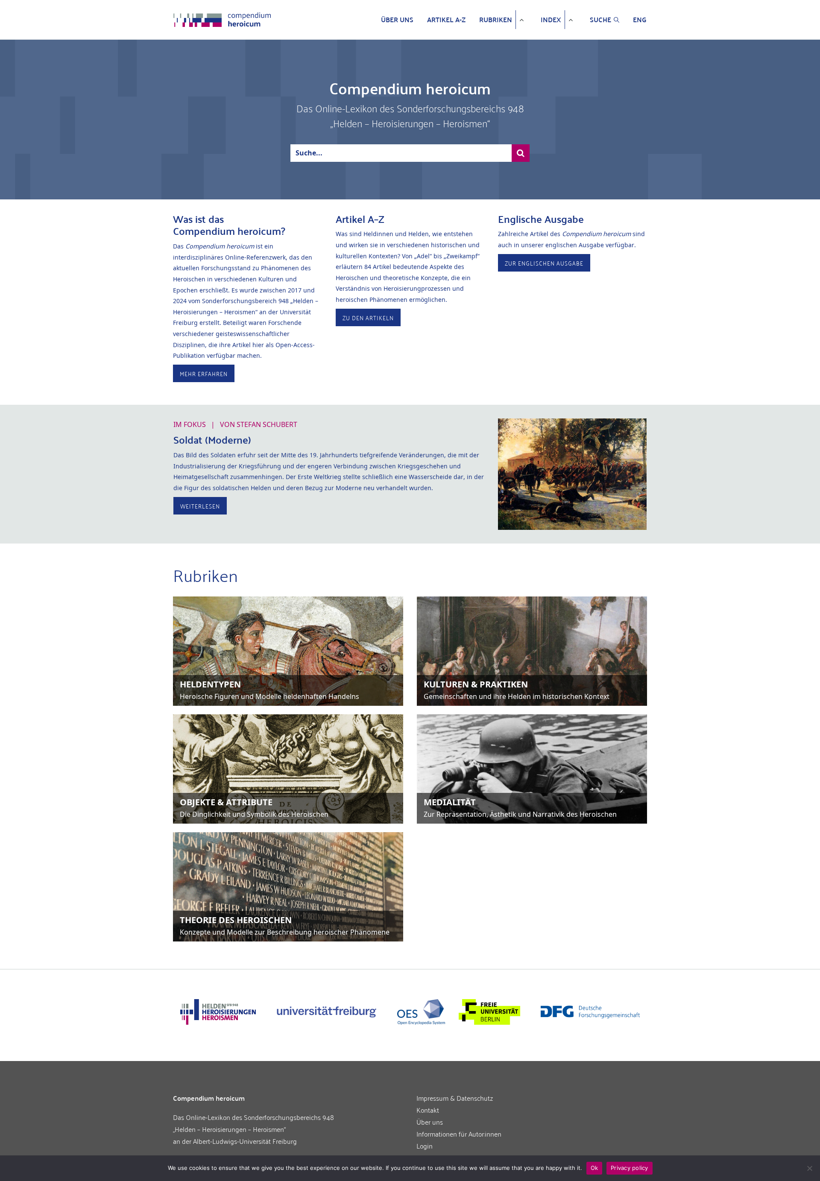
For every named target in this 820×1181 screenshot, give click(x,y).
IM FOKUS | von (235, 424)
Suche (600, 20)
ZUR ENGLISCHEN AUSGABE (544, 262)
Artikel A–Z (360, 219)
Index (551, 20)
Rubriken (495, 20)
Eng (640, 20)
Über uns (397, 20)
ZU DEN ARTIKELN (368, 317)
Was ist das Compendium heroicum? (229, 225)
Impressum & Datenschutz (454, 1098)
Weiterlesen (200, 505)
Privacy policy (629, 1167)
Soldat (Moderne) (212, 439)
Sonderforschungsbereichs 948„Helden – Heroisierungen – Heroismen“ (253, 1123)
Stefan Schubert (267, 424)
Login (424, 1146)
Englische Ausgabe (541, 219)
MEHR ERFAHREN (204, 373)
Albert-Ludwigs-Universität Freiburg (245, 1141)
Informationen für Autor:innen (458, 1134)
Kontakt (427, 1110)
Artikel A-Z (446, 20)
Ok (594, 1167)
